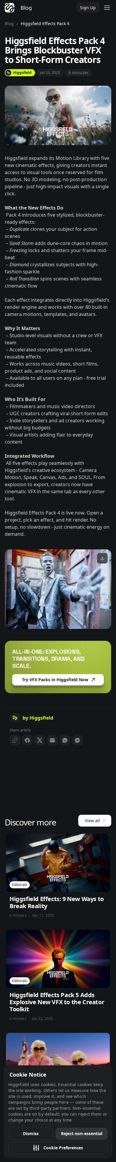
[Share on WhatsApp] (64, 740)
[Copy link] (15, 740)
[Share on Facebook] (27, 740)
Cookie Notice (28, 1074)
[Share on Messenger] (77, 740)
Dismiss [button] (31, 1133)
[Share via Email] (52, 740)
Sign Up (88, 7)
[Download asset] (102, 558)
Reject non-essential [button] (81, 1133)
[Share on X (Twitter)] (40, 740)
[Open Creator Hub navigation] (107, 8)
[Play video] (58, 589)
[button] (58, 1148)
